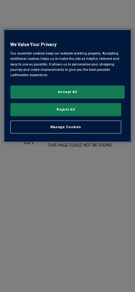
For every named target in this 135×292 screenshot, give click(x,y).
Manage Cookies (65, 126)
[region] (67, 86)
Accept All (67, 92)
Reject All (66, 109)
